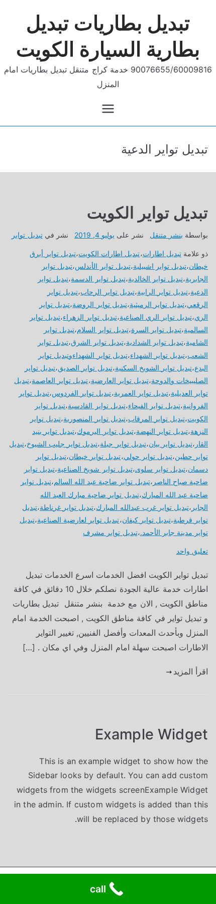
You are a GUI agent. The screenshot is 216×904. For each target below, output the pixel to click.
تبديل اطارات (162, 253)
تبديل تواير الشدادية (154, 342)
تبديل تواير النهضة (162, 431)
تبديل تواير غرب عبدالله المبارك (142, 507)
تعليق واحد (192, 551)
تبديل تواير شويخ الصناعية (94, 469)
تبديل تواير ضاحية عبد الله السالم (102, 481)
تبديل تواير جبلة (123, 443)
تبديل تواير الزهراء (90, 317)
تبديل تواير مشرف (110, 532)
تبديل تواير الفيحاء (154, 405)
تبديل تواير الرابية (162, 291)
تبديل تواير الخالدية (155, 278)
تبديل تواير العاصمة (60, 380)
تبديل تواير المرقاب (156, 418)
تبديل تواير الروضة (99, 304)
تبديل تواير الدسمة (98, 278)
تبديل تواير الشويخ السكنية (153, 367)
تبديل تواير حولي (148, 456)
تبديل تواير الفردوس (81, 393)
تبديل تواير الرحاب (107, 291)
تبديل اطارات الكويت (109, 253)
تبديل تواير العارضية (120, 380)
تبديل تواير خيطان (95, 456)
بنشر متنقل (166, 235)
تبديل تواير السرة (156, 329)
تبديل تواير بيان (170, 443)
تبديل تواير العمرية (141, 393)
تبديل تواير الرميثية (157, 304)
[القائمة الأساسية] (108, 109)
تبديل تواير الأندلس (102, 266)
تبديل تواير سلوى (160, 469)
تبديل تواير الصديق (85, 367)
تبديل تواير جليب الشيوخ (62, 443)
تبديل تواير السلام (102, 329)
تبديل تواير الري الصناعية (156, 317)
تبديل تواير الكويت (147, 212)
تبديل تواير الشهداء (157, 355)
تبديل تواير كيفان (146, 519)
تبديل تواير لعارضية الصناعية (78, 519)
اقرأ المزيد (190, 671)
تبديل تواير (27, 235)
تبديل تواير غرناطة (66, 507)
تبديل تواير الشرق (97, 342)
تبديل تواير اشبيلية (159, 266)
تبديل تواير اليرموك (105, 431)
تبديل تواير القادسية (96, 405)
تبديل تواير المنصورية (94, 418)
